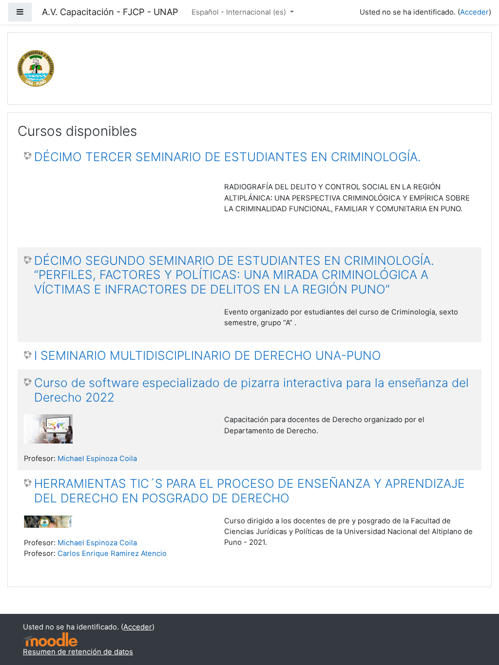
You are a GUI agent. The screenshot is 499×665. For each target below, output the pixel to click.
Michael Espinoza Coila (97, 458)
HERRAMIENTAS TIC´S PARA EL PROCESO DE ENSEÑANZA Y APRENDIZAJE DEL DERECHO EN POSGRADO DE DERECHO (249, 491)
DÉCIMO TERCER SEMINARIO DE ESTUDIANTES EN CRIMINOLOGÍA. (227, 157)
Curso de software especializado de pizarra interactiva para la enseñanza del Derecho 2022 (251, 390)
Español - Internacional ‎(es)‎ (240, 12)
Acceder (474, 12)
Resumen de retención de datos (78, 651)
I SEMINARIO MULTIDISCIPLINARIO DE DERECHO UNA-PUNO (207, 356)
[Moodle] (50, 639)
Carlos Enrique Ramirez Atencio (112, 553)
